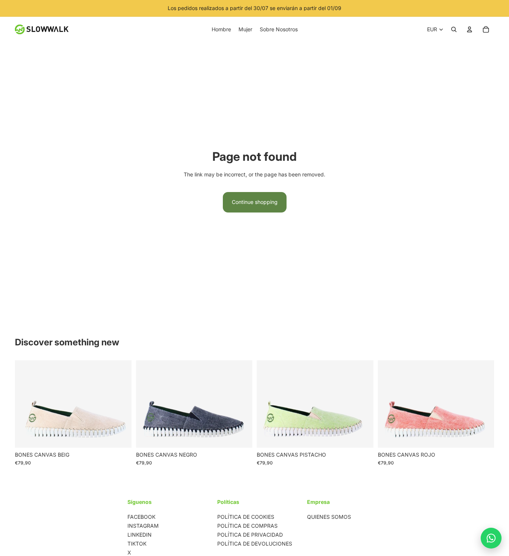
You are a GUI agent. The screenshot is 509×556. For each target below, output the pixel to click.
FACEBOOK (141, 517)
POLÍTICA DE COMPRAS (247, 526)
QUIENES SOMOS (329, 517)
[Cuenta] (469, 29)
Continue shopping (255, 202)
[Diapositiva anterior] (26, 404)
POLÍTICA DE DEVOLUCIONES (254, 543)
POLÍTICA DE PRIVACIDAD (250, 534)
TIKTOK (136, 543)
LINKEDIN (139, 534)
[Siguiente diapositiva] (120, 404)
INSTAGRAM (143, 526)
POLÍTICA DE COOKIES (245, 517)
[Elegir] (120, 436)
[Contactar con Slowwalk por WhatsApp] (491, 538)
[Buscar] (454, 29)
